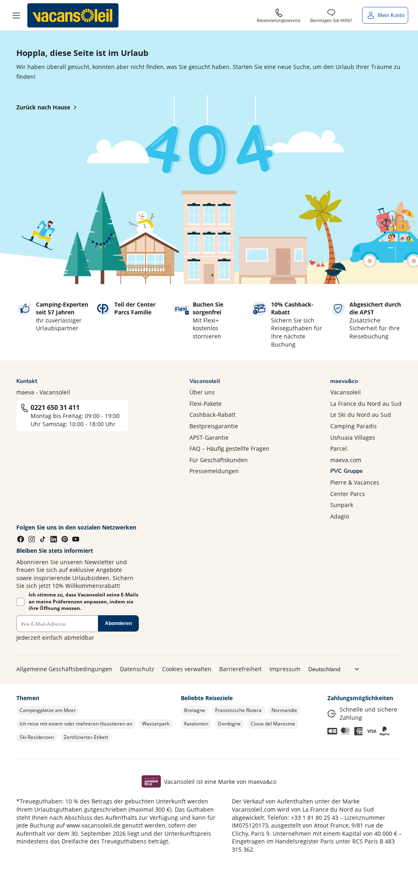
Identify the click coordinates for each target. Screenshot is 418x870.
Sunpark (341, 505)
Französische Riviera (238, 710)
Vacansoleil (345, 392)
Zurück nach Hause (43, 107)
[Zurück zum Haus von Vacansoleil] (73, 15)
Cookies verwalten (186, 669)
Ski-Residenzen (37, 737)
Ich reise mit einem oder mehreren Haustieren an (76, 723)
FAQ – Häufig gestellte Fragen (229, 448)
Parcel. (339, 448)
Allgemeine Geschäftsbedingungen (64, 669)
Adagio (339, 516)
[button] (16, 15)
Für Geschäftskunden (218, 460)
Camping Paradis (353, 426)
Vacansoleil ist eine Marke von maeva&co (220, 781)
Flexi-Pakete (205, 403)
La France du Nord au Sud (366, 403)
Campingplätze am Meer (48, 710)
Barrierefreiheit (240, 669)
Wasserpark (155, 723)
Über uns (202, 392)
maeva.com (345, 460)
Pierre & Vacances (354, 482)
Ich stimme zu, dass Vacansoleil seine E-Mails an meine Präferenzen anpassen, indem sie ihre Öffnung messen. (83, 602)
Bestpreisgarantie (213, 426)
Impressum (284, 669)
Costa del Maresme (273, 723)
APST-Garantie (209, 437)
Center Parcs (347, 494)
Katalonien (196, 723)
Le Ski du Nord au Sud (360, 414)
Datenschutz (137, 669)
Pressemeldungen (214, 471)
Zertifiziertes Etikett (86, 737)
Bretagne (194, 710)
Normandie (284, 710)
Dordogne (229, 723)
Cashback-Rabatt (212, 414)
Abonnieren (118, 623)
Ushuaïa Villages (352, 437)
